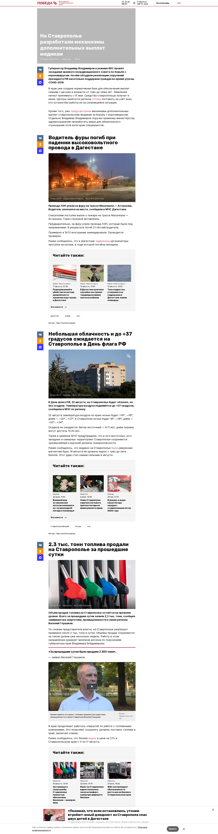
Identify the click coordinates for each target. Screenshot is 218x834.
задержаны (102, 241)
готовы (96, 99)
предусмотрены (81, 111)
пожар (67, 316)
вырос (92, 738)
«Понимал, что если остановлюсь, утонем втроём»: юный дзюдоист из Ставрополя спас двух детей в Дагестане (107, 815)
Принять (173, 829)
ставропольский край (60, 526)
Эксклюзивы (162, 3)
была (114, 447)
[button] (54, 815)
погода (78, 526)
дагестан (55, 316)
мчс (78, 316)
